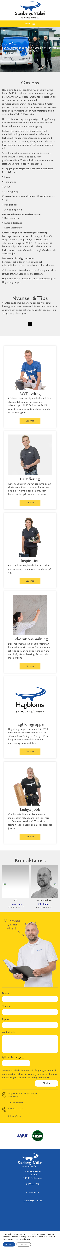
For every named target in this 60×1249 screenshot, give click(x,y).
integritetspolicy (40, 1077)
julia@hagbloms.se (32, 1200)
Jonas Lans (16, 904)
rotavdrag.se (14, 409)
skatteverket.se (34, 409)
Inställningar (23, 1244)
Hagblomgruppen (11, 282)
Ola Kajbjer (44, 904)
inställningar (25, 1239)
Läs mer (30, 420)
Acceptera (8, 1244)
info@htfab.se (14, 1116)
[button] (28, 23)
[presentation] (4, 883)
